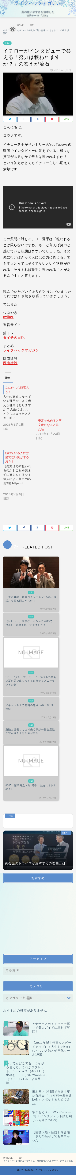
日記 (7, 43)
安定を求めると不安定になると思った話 (50, 425)
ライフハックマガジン (21, 350)
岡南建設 (10, 363)
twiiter (8, 317)
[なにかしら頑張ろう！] (19, 411)
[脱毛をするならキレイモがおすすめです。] (38, 821)
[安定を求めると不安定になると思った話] (50, 399)
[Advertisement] (34, 920)
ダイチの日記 (14, 337)
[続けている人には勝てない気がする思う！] (19, 478)
